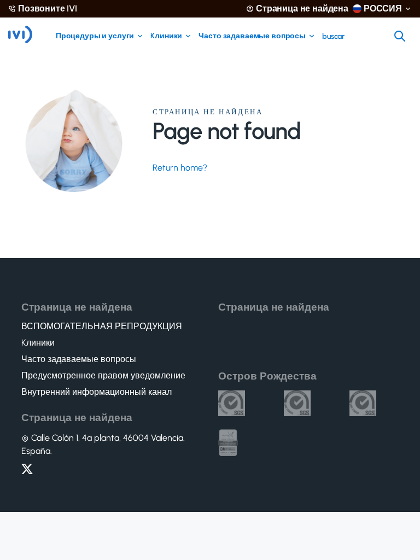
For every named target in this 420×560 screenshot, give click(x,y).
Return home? (180, 167)
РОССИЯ (383, 8)
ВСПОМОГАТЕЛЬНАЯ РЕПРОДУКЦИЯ (101, 326)
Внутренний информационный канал (96, 392)
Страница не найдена (302, 8)
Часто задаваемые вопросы (252, 36)
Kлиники (166, 36)
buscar (333, 36)
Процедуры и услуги (95, 36)
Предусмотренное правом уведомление (103, 376)
